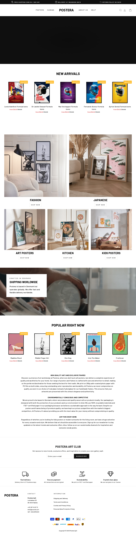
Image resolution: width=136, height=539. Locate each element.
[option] (25, 2)
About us (83, 10)
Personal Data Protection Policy (64, 509)
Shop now (35, 205)
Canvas (50, 10)
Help (93, 10)
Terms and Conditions (61, 502)
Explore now (68, 47)
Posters (40, 10)
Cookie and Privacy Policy (62, 505)
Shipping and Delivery (61, 498)
